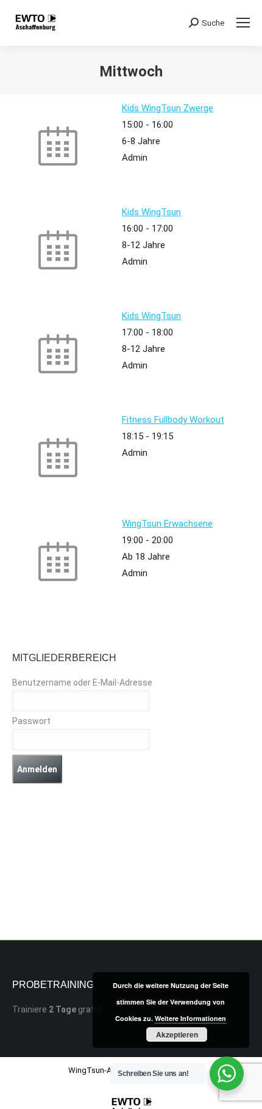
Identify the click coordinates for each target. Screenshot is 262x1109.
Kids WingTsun (151, 212)
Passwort (31, 721)
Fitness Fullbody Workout (173, 419)
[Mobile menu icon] (243, 22)
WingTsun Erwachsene (167, 523)
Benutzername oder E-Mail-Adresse (82, 682)
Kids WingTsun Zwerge (167, 108)
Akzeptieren (177, 1034)
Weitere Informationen (190, 1018)
